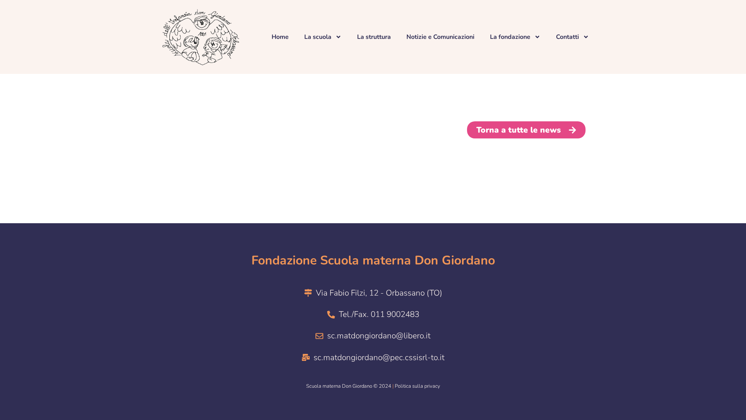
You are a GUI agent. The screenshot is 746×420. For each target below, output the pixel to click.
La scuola (317, 37)
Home (280, 37)
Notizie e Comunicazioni (440, 37)
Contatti (567, 37)
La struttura (374, 37)
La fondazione (510, 37)
